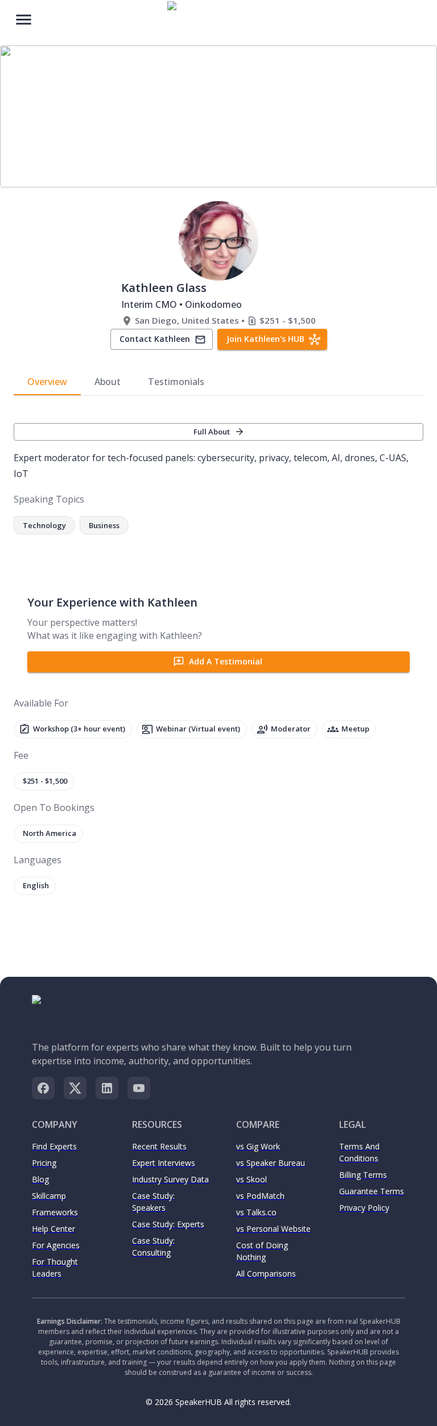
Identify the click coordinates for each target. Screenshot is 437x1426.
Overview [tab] (47, 381)
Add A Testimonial (225, 661)
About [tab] (107, 381)
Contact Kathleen (154, 338)
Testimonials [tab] (176, 381)
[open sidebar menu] (23, 18)
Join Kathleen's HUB (265, 338)
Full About (211, 431)
